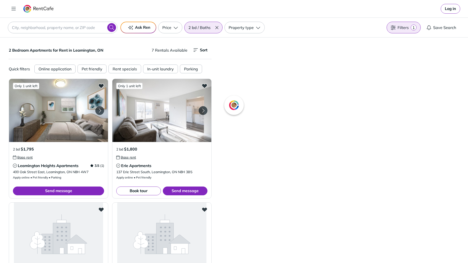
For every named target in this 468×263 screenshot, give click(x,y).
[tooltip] (23, 157)
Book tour (138, 190)
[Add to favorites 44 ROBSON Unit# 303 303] (204, 209)
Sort (203, 49)
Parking (191, 68)
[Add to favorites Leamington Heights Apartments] (101, 85)
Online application (55, 68)
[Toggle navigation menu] (14, 9)
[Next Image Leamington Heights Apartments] (99, 110)
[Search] (111, 27)
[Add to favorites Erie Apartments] (204, 85)
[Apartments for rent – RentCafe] (38, 9)
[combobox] (62, 27)
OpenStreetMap (365, 248)
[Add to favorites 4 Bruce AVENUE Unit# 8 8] (101, 209)
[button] (216, 27)
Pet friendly (92, 68)
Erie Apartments (136, 165)
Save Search (444, 27)
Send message (58, 190)
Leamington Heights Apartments (48, 165)
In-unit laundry (160, 68)
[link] (450, 9)
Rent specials (125, 68)
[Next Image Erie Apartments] (203, 110)
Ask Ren (142, 27)
